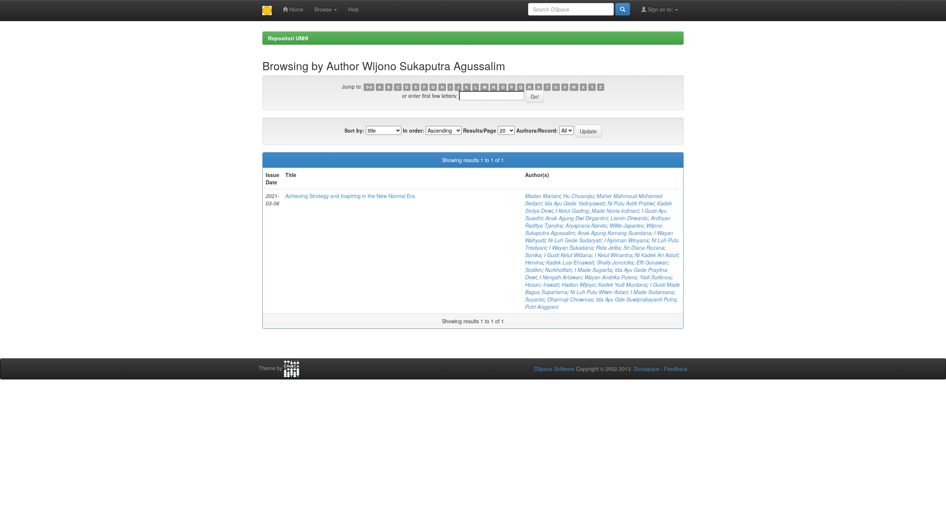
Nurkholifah (558, 269)
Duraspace (646, 368)
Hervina (534, 262)
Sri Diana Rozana (643, 247)
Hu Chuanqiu (578, 196)
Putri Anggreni (541, 306)
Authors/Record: (537, 130)
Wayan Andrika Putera (611, 277)
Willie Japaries (626, 225)
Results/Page (479, 130)
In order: (413, 130)
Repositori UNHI (288, 38)
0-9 (369, 87)
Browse (323, 9)
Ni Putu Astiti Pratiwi (631, 203)
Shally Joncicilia (615, 262)
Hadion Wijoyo (578, 284)
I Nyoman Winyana (626, 240)
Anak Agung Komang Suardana (614, 232)
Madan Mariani (542, 196)
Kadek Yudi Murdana (622, 284)
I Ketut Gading (572, 210)
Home (295, 9)
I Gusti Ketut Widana (568, 255)
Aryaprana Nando (586, 225)
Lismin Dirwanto (629, 218)
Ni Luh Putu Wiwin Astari (598, 292)
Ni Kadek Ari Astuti (656, 255)
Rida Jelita (608, 247)
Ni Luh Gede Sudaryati (574, 240)
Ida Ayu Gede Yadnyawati (575, 203)
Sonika (533, 255)
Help (353, 9)
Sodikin (533, 269)
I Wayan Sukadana (571, 247)
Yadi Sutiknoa (655, 277)
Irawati (551, 284)
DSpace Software (554, 368)
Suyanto (534, 299)
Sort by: (354, 130)
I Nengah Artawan (561, 277)
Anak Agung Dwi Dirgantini (576, 218)
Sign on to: (660, 9)
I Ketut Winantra (613, 255)
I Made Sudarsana (652, 292)
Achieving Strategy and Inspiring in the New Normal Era (350, 196)
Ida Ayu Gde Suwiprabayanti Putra (636, 299)
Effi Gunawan (652, 262)
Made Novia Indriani (615, 210)
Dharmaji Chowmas (570, 299)
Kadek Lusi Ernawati (570, 262)
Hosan (532, 284)
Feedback (675, 368)
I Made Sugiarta (593, 269)
